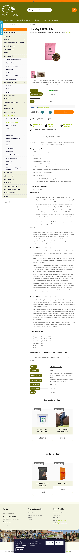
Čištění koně (8, 56)
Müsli (7, 129)
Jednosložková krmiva (12, 119)
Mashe (8, 132)
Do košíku (63, 112)
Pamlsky (8, 164)
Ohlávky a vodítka (10, 82)
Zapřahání (7, 99)
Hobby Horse (8, 109)
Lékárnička (8, 172)
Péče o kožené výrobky (12, 189)
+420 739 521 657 (62, 520)
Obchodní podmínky (8, 1)
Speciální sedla (9, 46)
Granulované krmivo (11, 125)
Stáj (5, 105)
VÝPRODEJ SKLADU (10, 33)
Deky (6, 53)
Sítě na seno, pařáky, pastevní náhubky (14, 168)
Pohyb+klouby (10, 148)
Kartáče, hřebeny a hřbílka (13, 59)
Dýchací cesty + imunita (13, 138)
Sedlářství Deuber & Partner (14, 43)
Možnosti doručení (35, 98)
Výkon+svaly (9, 151)
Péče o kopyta (9, 179)
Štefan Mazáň (67, 551)
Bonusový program (8, 522)
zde (34, 545)
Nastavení (20, 549)
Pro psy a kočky (9, 193)
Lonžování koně (9, 95)
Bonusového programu (43, 107)
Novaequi (68, 32)
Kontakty (5, 525)
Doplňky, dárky (9, 112)
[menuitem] (8, 20)
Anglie (6, 39)
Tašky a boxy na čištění (12, 76)
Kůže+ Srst (9, 145)
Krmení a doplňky (10, 115)
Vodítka (8, 89)
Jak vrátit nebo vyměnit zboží (11, 519)
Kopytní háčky (10, 63)
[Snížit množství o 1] (42, 112)
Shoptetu (73, 551)
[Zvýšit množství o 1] (50, 112)
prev (31, 426)
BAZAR (6, 196)
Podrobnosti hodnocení (54, 32)
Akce (6, 29)
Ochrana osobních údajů (23, 1)
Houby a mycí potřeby (12, 66)
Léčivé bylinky (9, 176)
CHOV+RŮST (9, 161)
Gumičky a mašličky (11, 79)
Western (7, 36)
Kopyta (8, 142)
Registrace (71, 1)
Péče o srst (8, 183)
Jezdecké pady (9, 49)
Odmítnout (50, 543)
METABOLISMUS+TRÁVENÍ (12, 155)
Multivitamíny (10, 135)
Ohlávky (8, 85)
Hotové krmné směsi (12, 122)
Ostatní (8, 72)
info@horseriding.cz (61, 523)
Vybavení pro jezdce (11, 102)
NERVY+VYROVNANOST (11, 158)
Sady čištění (9, 69)
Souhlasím (59, 543)
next (74, 426)
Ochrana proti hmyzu (11, 186)
